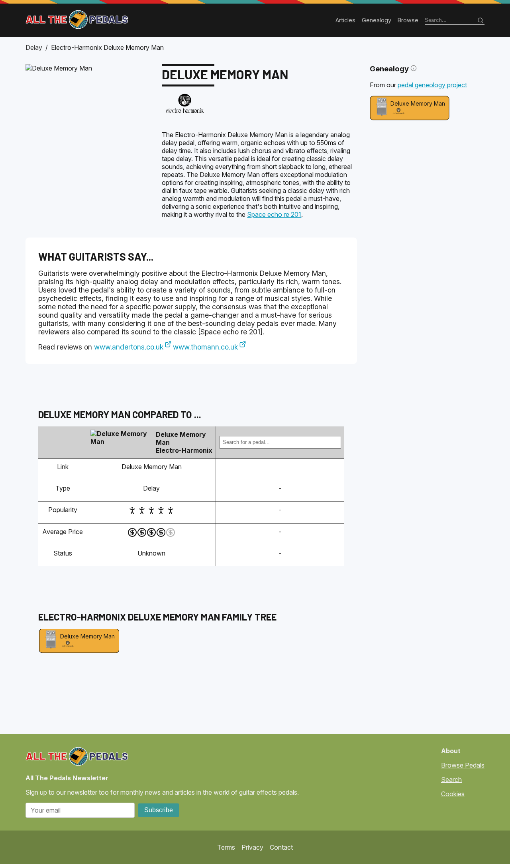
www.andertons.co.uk (128, 347)
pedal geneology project (432, 85)
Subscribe (158, 810)
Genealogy (376, 20)
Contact (281, 847)
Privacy (252, 847)
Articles (345, 20)
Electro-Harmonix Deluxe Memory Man (107, 47)
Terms (226, 847)
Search (451, 779)
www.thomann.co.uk (205, 347)
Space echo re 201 (274, 214)
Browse (408, 20)
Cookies (453, 794)
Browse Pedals (462, 765)
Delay (34, 47)
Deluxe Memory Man (417, 103)
